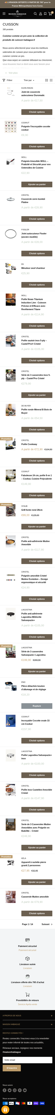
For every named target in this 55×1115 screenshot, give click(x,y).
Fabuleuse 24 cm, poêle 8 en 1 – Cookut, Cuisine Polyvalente (36, 477)
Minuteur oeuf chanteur (33, 268)
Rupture (37, 706)
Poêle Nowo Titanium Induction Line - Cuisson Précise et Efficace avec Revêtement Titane (33, 304)
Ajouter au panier (37, 184)
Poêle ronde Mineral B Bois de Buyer (36, 411)
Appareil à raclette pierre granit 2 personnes (33, 864)
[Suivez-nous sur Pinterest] (20, 1090)
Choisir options (37, 112)
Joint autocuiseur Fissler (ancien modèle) (33, 235)
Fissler (25, 230)
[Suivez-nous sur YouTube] (25, 1090)
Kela (23, 858)
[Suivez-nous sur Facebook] (4, 1090)
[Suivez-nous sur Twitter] (9, 1090)
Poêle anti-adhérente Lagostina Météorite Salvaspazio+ (31, 617)
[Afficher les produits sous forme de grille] (51, 80)
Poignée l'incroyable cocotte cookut (35, 128)
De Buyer (26, 406)
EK (22, 264)
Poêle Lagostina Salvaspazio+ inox (36, 757)
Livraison (27, 968)
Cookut (25, 123)
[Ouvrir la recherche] (35, 13)
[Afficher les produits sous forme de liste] (47, 80)
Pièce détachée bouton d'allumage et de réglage (33, 688)
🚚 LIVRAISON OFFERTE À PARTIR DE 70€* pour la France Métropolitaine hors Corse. (27, 4)
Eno (23, 682)
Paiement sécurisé (27, 950)
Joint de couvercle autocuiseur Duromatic (33, 93)
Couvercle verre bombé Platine (33, 201)
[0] (50, 13)
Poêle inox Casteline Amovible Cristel (36, 791)
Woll (24, 157)
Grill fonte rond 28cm (31, 510)
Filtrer (9, 80)
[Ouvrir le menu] (4, 13)
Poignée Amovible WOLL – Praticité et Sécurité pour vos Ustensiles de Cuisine (36, 164)
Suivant (45, 924)
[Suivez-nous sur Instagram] (15, 1090)
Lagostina (26, 610)
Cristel (25, 195)
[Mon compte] (40, 13)
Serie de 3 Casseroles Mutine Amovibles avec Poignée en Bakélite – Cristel (36, 827)
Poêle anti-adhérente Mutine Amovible (35, 543)
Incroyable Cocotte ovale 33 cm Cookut (35, 722)
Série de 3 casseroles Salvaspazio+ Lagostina (33, 653)
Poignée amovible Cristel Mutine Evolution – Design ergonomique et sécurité (34, 579)
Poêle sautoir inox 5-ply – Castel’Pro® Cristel (34, 342)
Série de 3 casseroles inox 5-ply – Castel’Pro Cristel (35, 377)
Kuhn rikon (27, 88)
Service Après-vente (27, 1004)
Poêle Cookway (29, 444)
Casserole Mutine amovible (35, 897)
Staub (24, 506)
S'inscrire (12, 1068)
